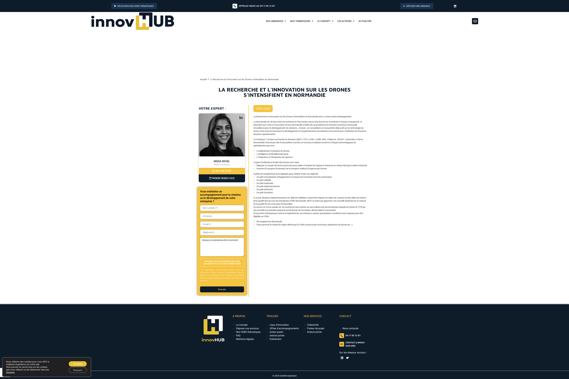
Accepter (77, 364)
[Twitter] (347, 357)
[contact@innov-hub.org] (341, 344)
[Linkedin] (455, 6)
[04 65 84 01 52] (341, 335)
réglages (10, 372)
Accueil (203, 79)
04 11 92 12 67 (223, 171)
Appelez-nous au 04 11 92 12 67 (257, 6)
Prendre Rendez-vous (223, 178)
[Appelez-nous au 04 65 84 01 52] (234, 6)
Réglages (77, 370)
